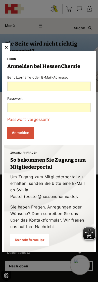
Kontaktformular (29, 240)
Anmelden (20, 132)
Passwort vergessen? (28, 119)
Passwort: (15, 98)
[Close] (6, 47)
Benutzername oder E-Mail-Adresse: (37, 77)
